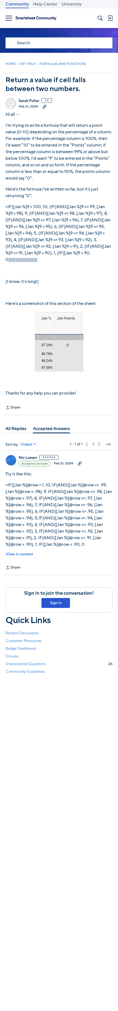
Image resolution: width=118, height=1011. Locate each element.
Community (17, 4)
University (71, 4)
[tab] (16, 428)
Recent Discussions (22, 633)
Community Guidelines (25, 671)
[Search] (100, 18)
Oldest (27, 444)
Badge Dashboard (20, 648)
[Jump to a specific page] (108, 444)
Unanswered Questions (59, 663)
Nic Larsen (28, 457)
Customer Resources (23, 640)
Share (12, 408)
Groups (11, 656)
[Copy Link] (44, 106)
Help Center (45, 4)
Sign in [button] (56, 602)
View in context (19, 554)
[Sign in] (110, 18)
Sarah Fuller (29, 100)
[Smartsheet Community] (36, 18)
